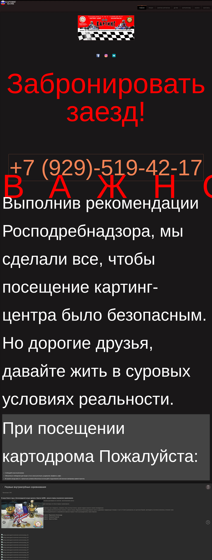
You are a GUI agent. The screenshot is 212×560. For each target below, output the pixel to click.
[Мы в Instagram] (106, 54)
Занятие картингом (163, 8)
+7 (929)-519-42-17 (106, 167)
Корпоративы (186, 8)
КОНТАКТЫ (206, 8)
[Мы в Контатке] (114, 54)
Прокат (151, 8)
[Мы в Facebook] (98, 54)
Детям (176, 8)
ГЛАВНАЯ (141, 8)
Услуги (197, 8)
